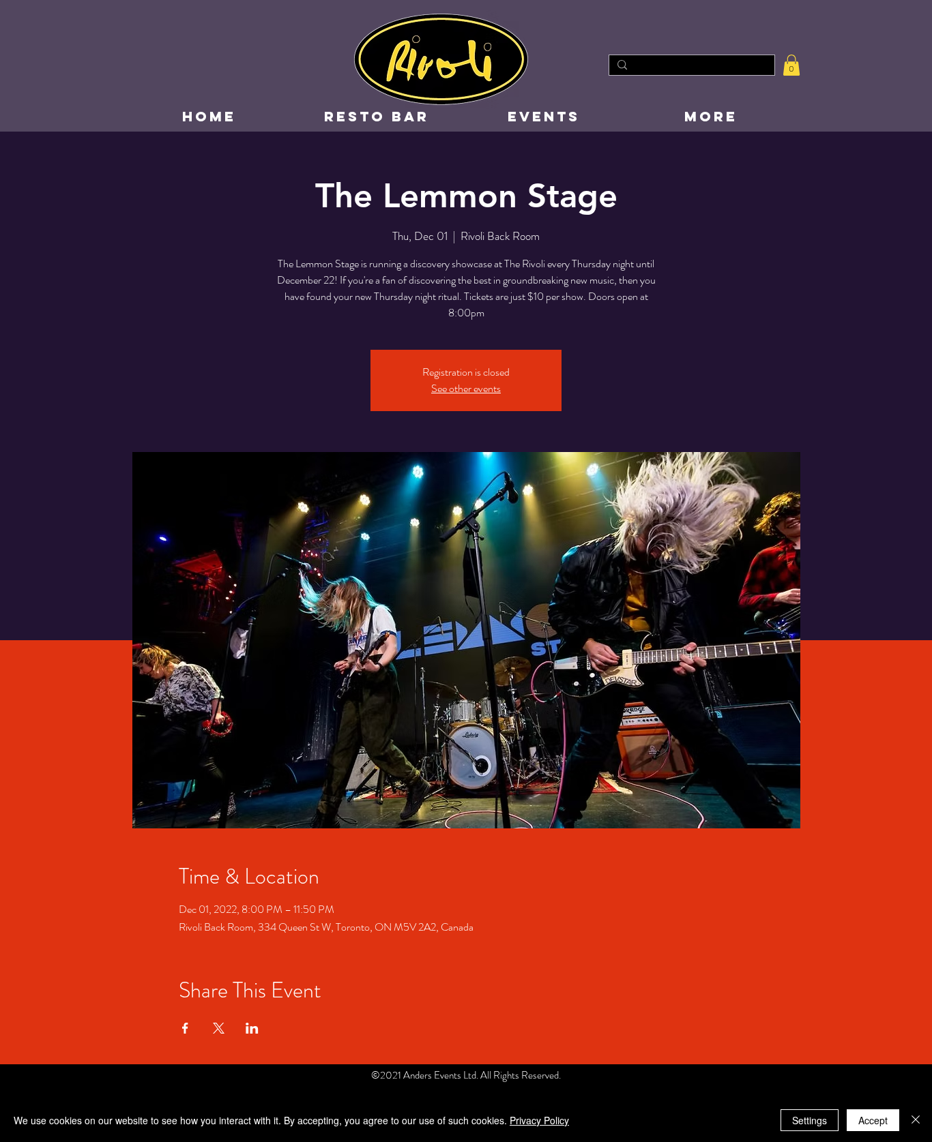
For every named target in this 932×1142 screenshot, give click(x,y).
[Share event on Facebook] (185, 1028)
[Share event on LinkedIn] (252, 1028)
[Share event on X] (218, 1028)
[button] (791, 65)
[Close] (915, 1120)
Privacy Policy (539, 1120)
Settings (809, 1120)
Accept (873, 1120)
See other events (466, 388)
